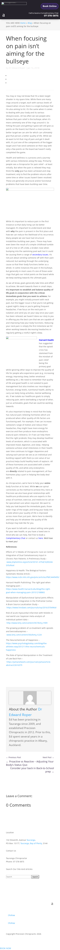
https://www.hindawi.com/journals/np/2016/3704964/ (32, 607)
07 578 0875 (51, 15)
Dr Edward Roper (17, 67)
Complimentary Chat (15, 538)
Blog (30, 23)
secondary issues (40, 254)
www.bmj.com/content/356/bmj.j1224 (24, 634)
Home (23, 23)
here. (41, 538)
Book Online (50, 6)
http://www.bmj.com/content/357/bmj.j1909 (27, 623)
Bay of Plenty (36, 843)
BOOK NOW (5, 948)
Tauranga (31, 840)
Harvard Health (46, 340)
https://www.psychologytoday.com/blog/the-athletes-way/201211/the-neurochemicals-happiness (26, 646)
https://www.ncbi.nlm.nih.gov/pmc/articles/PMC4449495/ (32, 577)
